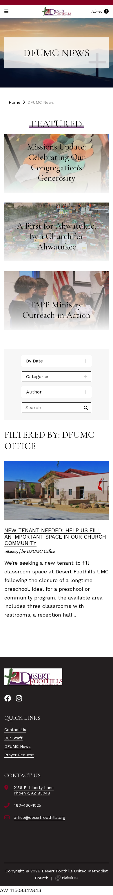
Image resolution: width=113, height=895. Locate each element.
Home (14, 102)
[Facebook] (7, 699)
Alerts (97, 11)
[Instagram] (19, 699)
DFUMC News (17, 746)
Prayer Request (19, 754)
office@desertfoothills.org (39, 817)
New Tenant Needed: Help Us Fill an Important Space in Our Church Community (55, 536)
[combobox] (56, 361)
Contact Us (15, 729)
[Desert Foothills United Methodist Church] (56, 11)
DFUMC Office (41, 551)
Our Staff (13, 738)
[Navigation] (7, 11)
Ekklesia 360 (66, 878)
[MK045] (33, 676)
